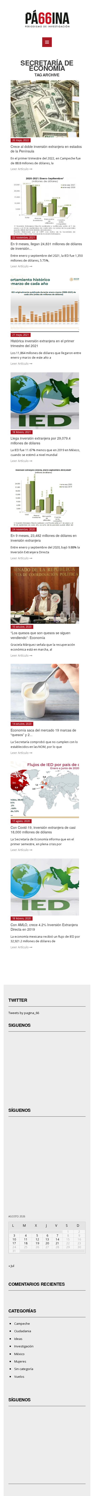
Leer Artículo (20, 169)
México (19, 1354)
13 (47, 1239)
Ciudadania (22, 1331)
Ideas (18, 1339)
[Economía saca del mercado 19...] (47, 692)
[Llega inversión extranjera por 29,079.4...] (47, 400)
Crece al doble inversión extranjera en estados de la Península (46, 149)
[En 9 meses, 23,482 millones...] (47, 498)
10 (14, 1239)
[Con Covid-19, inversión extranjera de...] (47, 789)
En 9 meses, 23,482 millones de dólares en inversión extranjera (44, 538)
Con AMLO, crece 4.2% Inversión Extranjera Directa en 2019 (44, 927)
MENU (47, 42)
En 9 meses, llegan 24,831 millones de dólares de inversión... (46, 246)
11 (25, 1239)
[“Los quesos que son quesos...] (47, 595)
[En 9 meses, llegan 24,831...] (47, 206)
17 (14, 1243)
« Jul (11, 1266)
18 (25, 1243)
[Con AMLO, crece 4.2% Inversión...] (47, 887)
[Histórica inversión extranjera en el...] (47, 303)
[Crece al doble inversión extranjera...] (47, 108)
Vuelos (19, 1376)
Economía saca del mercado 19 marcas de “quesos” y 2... (43, 732)
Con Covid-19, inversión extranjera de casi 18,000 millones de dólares (43, 830)
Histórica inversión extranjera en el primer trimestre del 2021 (42, 343)
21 (57, 1243)
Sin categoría (23, 1369)
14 (57, 1239)
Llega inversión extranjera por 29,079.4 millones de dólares (41, 440)
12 (37, 1239)
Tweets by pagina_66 (23, 1013)
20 (47, 1243)
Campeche (22, 1323)
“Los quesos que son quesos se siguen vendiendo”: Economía (40, 635)
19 (37, 1243)
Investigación (24, 1346)
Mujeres (20, 1361)
